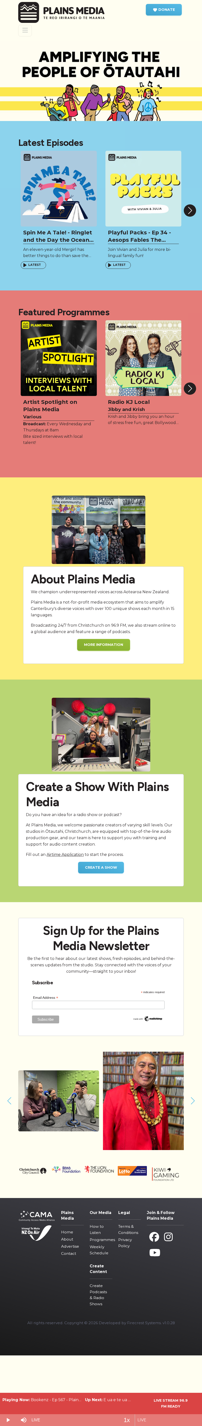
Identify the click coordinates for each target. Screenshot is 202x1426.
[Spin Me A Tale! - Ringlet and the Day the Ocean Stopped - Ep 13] (59, 189)
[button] (164, 9)
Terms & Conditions (128, 1229)
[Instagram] (168, 1237)
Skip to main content (103, 3)
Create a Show (101, 867)
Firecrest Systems (144, 1322)
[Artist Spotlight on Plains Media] (59, 357)
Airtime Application (65, 854)
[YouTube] (154, 1253)
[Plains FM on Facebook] (154, 1237)
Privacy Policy (125, 1242)
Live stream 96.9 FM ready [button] (171, 1403)
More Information (103, 644)
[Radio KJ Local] (143, 357)
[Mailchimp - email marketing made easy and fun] (147, 1018)
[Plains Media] (65, 12)
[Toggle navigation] (25, 30)
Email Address (45, 997)
